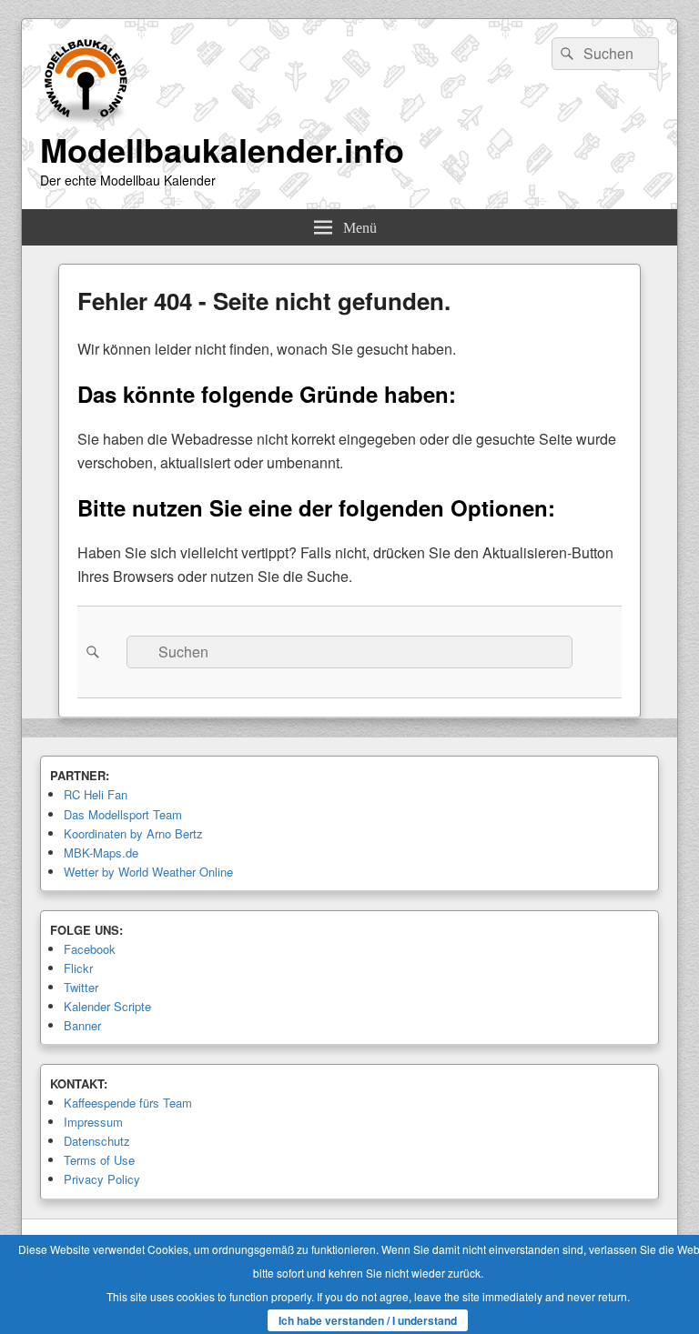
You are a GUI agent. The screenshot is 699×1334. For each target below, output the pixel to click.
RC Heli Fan (95, 794)
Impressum (93, 1121)
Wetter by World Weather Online (148, 871)
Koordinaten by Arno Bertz (133, 833)
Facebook (90, 949)
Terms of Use (99, 1160)
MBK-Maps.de (101, 852)
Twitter (81, 987)
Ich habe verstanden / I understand (368, 1320)
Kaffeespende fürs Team (128, 1102)
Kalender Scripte (107, 1006)
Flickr (78, 968)
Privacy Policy (102, 1179)
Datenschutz (97, 1140)
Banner (82, 1025)
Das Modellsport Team (123, 814)
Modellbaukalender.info (222, 149)
